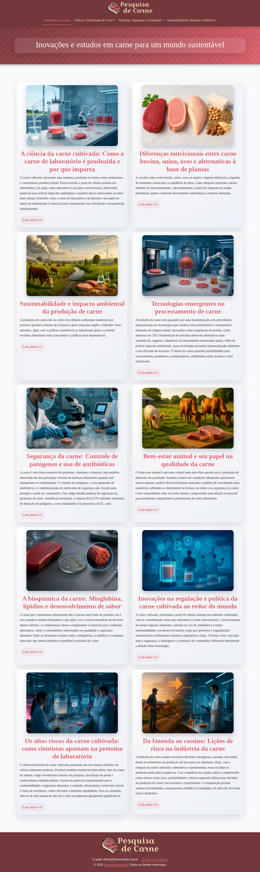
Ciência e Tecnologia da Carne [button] (93, 20)
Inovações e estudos (57, 20)
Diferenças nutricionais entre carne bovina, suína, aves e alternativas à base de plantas (187, 161)
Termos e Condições (154, 859)
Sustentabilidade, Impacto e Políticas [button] (190, 20)
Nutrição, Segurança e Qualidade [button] (140, 20)
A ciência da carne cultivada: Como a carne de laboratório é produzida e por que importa (72, 161)
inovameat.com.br (116, 864)
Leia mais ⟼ (32, 220)
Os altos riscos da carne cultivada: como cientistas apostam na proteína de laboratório (72, 748)
